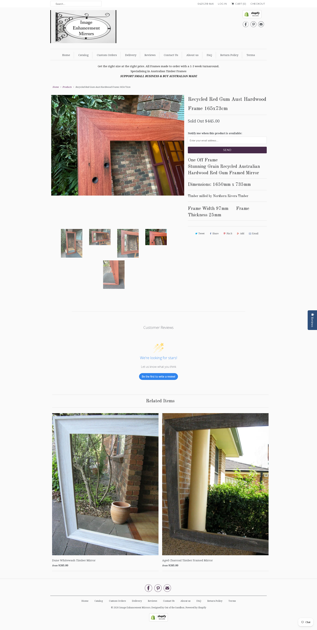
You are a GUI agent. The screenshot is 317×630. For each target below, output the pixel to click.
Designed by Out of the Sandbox (167, 607)
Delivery (130, 55)
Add (242, 233)
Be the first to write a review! (158, 376)
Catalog (83, 55)
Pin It (229, 233)
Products (67, 87)
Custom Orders (107, 55)
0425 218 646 (206, 3)
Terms (251, 55)
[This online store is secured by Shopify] (253, 15)
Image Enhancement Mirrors (134, 607)
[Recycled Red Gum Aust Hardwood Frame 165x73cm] (117, 145)
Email (255, 233)
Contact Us (171, 55)
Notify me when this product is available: (215, 133)
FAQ (209, 55)
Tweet (201, 233)
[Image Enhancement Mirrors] (83, 27)
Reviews (150, 55)
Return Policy (229, 55)
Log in (222, 3)
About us (192, 55)
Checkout (257, 3)
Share (215, 233)
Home (66, 55)
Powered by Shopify (195, 607)
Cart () (240, 3)
